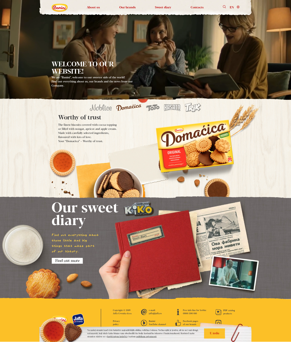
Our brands (127, 7)
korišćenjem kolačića (117, 336)
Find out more (67, 261)
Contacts (197, 7)
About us (93, 7)
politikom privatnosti (146, 336)
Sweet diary (163, 7)
